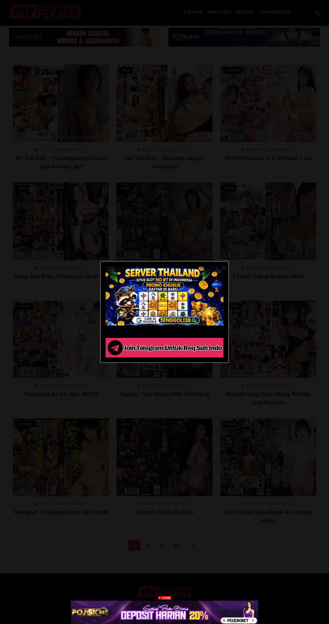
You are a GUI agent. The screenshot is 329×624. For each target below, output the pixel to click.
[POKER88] (164, 612)
